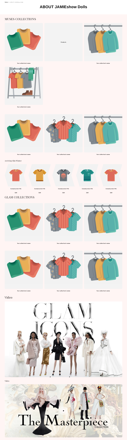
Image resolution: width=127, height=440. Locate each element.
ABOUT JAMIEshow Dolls (16, 2)
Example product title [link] (15, 188)
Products (63, 42)
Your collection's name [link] (24, 63)
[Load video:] (63, 410)
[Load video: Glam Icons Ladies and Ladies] (63, 339)
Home (6, 2)
